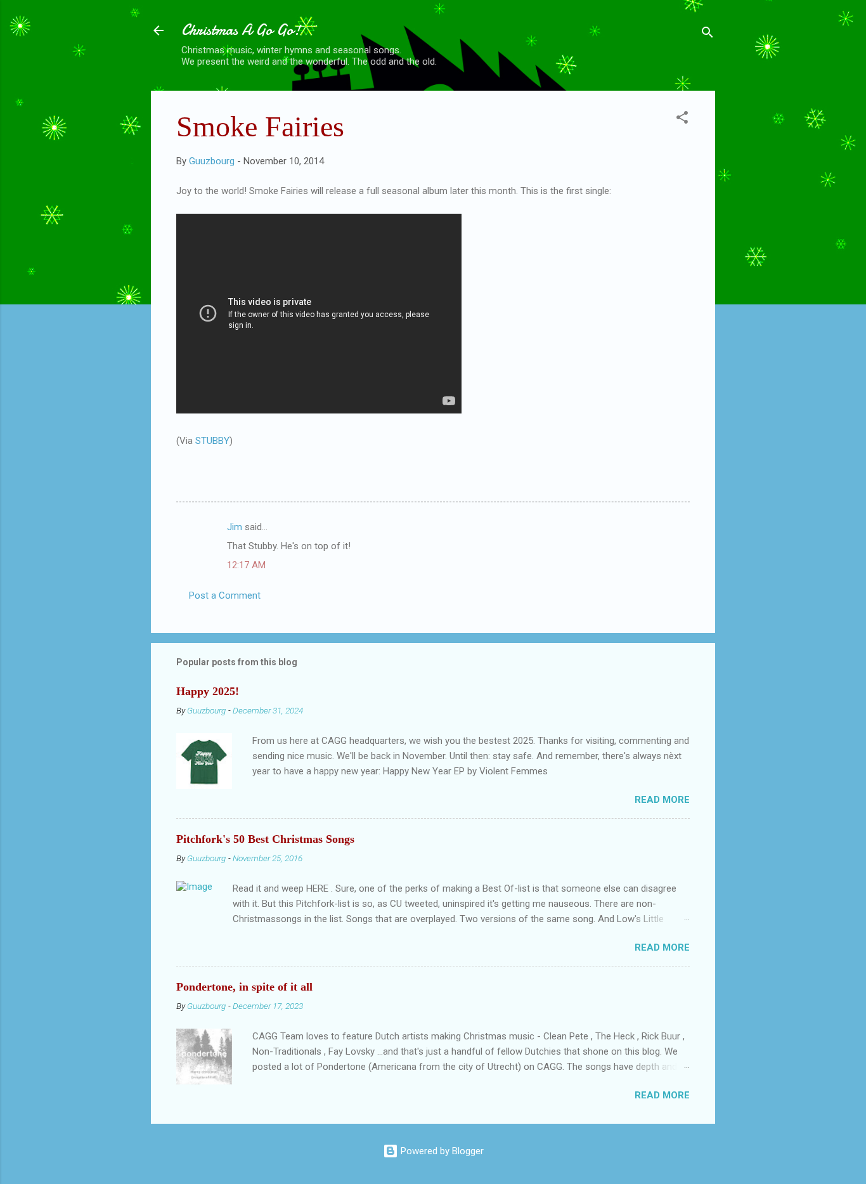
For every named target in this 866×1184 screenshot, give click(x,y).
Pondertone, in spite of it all (244, 986)
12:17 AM (246, 565)
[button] (682, 119)
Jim (234, 527)
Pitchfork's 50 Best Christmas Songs (265, 839)
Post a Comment (225, 595)
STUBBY (212, 440)
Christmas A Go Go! (241, 30)
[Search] (707, 34)
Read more (662, 799)
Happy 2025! (207, 691)
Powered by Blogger (441, 1151)
